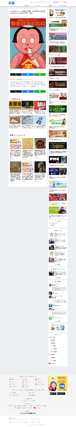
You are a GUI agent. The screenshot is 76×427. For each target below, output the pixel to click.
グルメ (26, 384)
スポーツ (39, 381)
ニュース (14, 5)
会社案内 (10, 422)
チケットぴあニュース (53, 223)
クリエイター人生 (62, 5)
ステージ (39, 379)
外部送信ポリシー (26, 422)
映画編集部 (53, 340)
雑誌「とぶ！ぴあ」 (24, 419)
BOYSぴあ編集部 (54, 351)
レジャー (13, 384)
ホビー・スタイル (41, 384)
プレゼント (27, 386)
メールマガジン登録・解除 (35, 419)
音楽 (25, 379)
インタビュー (14, 386)
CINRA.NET (18, 16)
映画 (13, 379)
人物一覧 (10, 419)
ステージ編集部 (54, 348)
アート (13, 381)
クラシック (27, 381)
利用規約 (33, 422)
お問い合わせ (38, 422)
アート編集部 (53, 345)
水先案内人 (50, 5)
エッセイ (38, 5)
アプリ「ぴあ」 (16, 419)
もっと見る (57, 264)
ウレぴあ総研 (51, 225)
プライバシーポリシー (17, 422)
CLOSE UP (26, 5)
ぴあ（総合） (53, 337)
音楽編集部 (53, 343)
